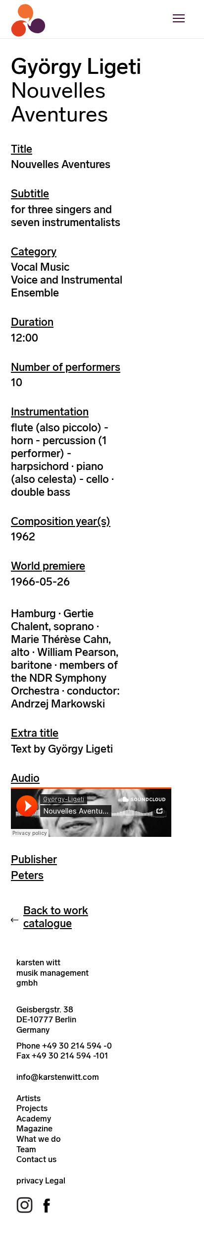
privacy (29, 1180)
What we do (38, 1139)
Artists (28, 1098)
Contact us (36, 1159)
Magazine (34, 1128)
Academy (33, 1118)
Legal (55, 1180)
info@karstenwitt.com (57, 1077)
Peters (27, 875)
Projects (32, 1108)
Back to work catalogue (55, 917)
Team (26, 1149)
